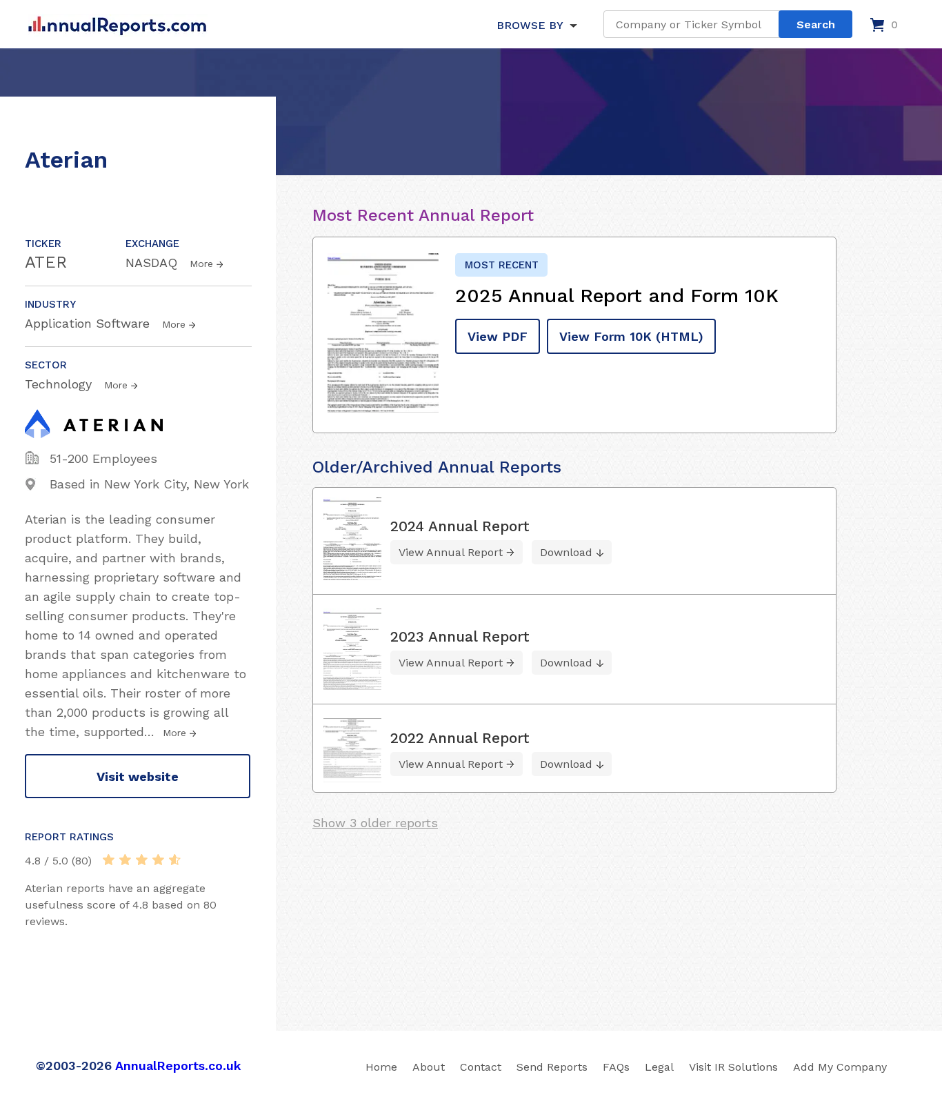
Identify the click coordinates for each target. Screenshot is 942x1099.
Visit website (138, 776)
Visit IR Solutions (733, 1066)
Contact (480, 1066)
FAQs (616, 1066)
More (201, 263)
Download (566, 552)
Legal (659, 1066)
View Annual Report (451, 552)
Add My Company (840, 1066)
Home (381, 1066)
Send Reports (552, 1066)
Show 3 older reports (375, 822)
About (428, 1066)
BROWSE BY (530, 25)
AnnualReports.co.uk (178, 1065)
